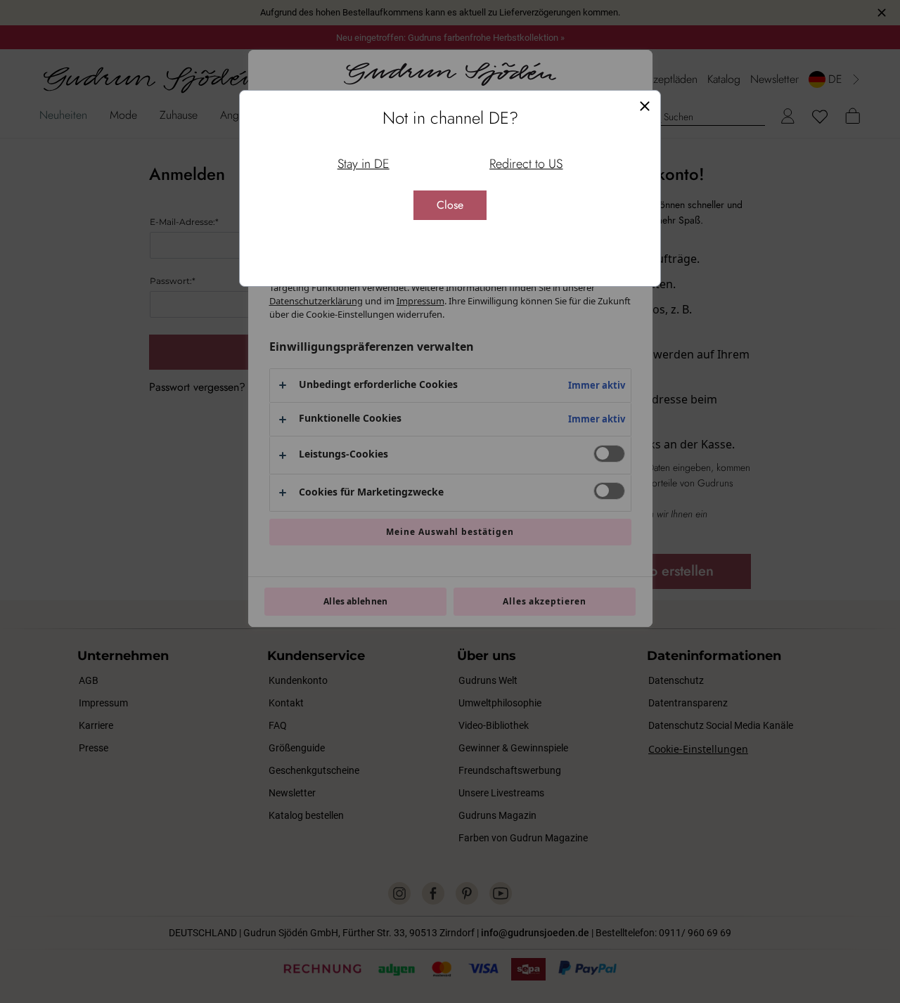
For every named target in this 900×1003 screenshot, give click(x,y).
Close (450, 205)
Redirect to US (525, 164)
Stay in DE (364, 164)
